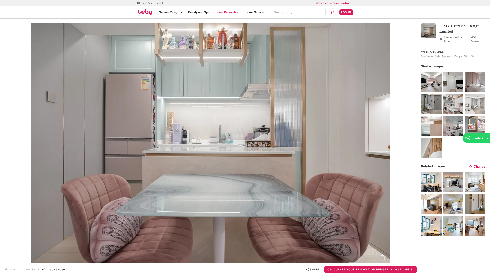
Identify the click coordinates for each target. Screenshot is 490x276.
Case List (29, 269)
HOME (12, 269)
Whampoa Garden (53, 269)
